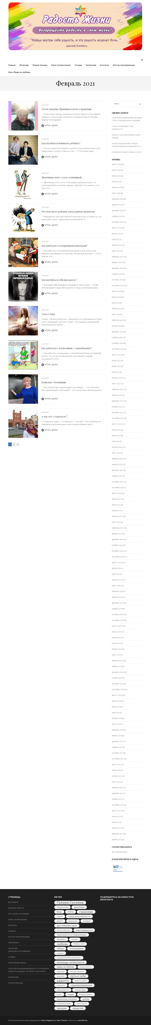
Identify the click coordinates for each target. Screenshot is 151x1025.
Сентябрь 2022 (118, 418)
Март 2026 (116, 193)
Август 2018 (117, 695)
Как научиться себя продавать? (59, 279)
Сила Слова (48, 314)
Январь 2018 (117, 736)
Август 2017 (117, 765)
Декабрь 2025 (117, 211)
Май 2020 (116, 574)
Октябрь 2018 (117, 684)
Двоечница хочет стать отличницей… (62, 177)
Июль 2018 (116, 701)
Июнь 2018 (116, 707)
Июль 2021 (116, 499)
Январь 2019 (117, 666)
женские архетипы (63, 930)
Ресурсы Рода (62, 907)
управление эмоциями (67, 999)
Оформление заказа (17, 963)
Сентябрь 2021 (118, 488)
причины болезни (77, 971)
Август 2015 (117, 811)
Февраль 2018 (118, 730)
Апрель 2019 (117, 649)
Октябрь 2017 (117, 753)
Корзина (12, 931)
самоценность (63, 990)
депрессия (73, 921)
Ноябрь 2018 (117, 678)
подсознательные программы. (69, 958)
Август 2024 (117, 291)
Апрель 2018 (117, 718)
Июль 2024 (116, 297)
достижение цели (67, 925)
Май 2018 (116, 713)
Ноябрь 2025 (117, 216)
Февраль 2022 (118, 459)
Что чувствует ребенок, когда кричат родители (68, 211)
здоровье (61, 939)
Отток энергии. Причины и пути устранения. (67, 109)
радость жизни (80, 981)
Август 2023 (117, 355)
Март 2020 (116, 586)
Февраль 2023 (118, 389)
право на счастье (86, 967)
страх (71, 994)
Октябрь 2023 (117, 343)
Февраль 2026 (118, 199)
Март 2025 (116, 251)
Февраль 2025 (118, 257)
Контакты (104, 65)
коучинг (74, 939)
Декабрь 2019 (117, 603)
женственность (84, 930)
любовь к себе (78, 944)
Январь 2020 (117, 597)
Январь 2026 (117, 205)
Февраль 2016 (118, 788)
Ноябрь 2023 (117, 337)
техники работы (86, 994)
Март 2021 (116, 522)
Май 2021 (116, 511)
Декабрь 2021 (117, 470)
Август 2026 (117, 164)
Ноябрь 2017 (117, 747)
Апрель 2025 (117, 245)
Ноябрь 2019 (117, 609)
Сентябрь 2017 (118, 759)
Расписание (91, 65)
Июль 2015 (116, 816)
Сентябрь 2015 (118, 805)
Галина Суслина (70, 902)
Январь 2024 (117, 326)
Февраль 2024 (118, 320)
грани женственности (79, 916)
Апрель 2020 (117, 580)
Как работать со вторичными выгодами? (65, 245)
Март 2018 (116, 724)
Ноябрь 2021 (117, 476)
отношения (76, 948)
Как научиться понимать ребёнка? (61, 143)
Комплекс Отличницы (54, 382)
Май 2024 (116, 303)
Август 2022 (117, 424)
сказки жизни (80, 990)
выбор (70, 912)
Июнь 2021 (116, 505)
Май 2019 (116, 643)
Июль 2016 (116, 770)
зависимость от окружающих (71, 935)
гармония (86, 911)
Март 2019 (116, 655)
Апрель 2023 (117, 378)
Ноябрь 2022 (117, 407)
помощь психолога (70, 962)
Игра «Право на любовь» (19, 72)
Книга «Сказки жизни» (61, 65)
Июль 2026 (116, 170)
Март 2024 (116, 314)
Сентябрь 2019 (118, 620)
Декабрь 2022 (117, 401)
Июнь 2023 (116, 366)
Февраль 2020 (118, 591)
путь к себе (78, 976)
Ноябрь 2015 (117, 799)
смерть (59, 994)
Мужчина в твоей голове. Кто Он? (126, 152)
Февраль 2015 (118, 834)
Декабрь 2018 (117, 672)
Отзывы (78, 65)
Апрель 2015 (117, 828)
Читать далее (51, 125)
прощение (61, 976)
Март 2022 (116, 453)
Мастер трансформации (124, 65)
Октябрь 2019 (117, 614)
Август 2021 (117, 493)
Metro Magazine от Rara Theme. (54, 1020)
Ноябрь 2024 (117, 274)
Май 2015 (116, 822)
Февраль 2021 (118, 528)
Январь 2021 (117, 534)
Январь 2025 (117, 262)
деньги (60, 921)
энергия (77, 1008)
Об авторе (24, 65)
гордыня (60, 916)
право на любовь (65, 967)
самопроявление (81, 985)
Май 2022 (116, 441)
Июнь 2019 (116, 638)
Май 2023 (116, 372)
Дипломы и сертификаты (19, 951)
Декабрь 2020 (117, 539)
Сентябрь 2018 (118, 690)
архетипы (79, 907)
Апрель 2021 (117, 516)
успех (86, 999)
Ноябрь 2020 (117, 545)
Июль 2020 (116, 568)
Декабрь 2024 (117, 268)
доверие (87, 921)
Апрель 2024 (117, 309)
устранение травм (64, 1003)
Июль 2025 (116, 234)
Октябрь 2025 (117, 222)
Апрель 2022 (117, 447)
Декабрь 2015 (117, 793)
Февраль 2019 (118, 661)
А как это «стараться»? (54, 416)
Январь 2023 (117, 395)
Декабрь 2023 (117, 332)
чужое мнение (82, 1003)
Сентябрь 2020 (118, 557)
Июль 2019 (116, 632)
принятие (60, 971)
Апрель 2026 (117, 187)
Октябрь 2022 (117, 413)
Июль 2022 (116, 430)
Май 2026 (116, 182)
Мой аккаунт (13, 943)
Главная (11, 65)
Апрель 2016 (117, 776)
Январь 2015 (117, 840)
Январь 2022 (117, 464)
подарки (60, 953)
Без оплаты (13, 902)
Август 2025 (117, 228)
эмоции (62, 1008)
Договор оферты (16, 908)
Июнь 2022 (116, 436)
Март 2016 (116, 782)
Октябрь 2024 (117, 280)
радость (63, 980)
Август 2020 (117, 563)
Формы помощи (40, 65)
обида (60, 948)
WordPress (83, 1020)
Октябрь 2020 (117, 551)
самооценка (61, 985)
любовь (62, 944)
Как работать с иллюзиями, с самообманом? (67, 348)
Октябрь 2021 (117, 482)
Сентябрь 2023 (118, 349)
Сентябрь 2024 (118, 286)
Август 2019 (117, 626)
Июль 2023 (116, 361)
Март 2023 (116, 384)
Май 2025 (116, 239)
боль (59, 912)
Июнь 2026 (116, 176)
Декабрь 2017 (117, 741)
